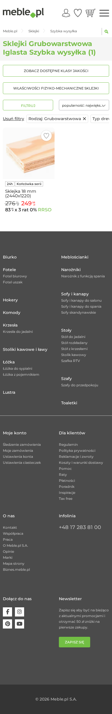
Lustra (9, 392)
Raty (63, 474)
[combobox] (84, 105)
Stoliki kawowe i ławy (25, 349)
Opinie (8, 551)
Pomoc (65, 468)
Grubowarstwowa (54, 118)
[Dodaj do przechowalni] (46, 135)
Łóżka (9, 362)
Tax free (65, 498)
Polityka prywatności (77, 450)
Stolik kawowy (73, 355)
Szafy (66, 378)
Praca (8, 539)
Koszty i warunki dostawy (81, 462)
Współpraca (13, 533)
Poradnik (66, 486)
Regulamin (68, 444)
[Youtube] (19, 624)
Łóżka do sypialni (17, 368)
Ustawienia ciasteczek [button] (22, 462)
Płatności (67, 480)
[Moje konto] (66, 13)
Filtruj (28, 106)
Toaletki (69, 402)
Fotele (9, 269)
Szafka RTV (70, 361)
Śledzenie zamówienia (22, 444)
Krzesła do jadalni (18, 331)
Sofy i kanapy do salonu (81, 300)
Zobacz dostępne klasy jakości (56, 71)
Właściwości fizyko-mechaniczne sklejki (56, 88)
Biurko (10, 257)
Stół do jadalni (73, 337)
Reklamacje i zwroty (76, 456)
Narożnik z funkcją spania (83, 276)
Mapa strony (13, 563)
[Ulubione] (78, 13)
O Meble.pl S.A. (15, 545)
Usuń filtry (13, 118)
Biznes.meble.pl (16, 569)
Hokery (10, 300)
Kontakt (10, 527)
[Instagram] (19, 611)
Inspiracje (67, 492)
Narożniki (71, 269)
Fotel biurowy (15, 276)
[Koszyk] (91, 13)
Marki (7, 557)
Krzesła (10, 325)
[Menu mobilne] (104, 13)
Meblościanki (74, 257)
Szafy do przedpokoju (79, 385)
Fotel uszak (12, 282)
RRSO (44, 209)
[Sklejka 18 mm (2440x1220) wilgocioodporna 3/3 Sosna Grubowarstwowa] (29, 153)
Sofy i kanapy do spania (81, 306)
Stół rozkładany (74, 343)
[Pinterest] (7, 624)
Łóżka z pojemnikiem (21, 374)
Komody (11, 312)
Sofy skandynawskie (78, 312)
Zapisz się (74, 642)
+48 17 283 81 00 (80, 527)
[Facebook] (7, 611)
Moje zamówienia (18, 450)
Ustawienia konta (18, 456)
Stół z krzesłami (74, 349)
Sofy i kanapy (75, 294)
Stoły (66, 330)
